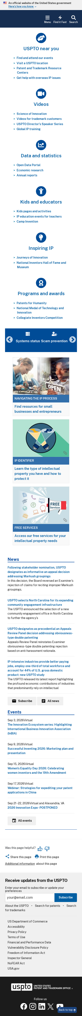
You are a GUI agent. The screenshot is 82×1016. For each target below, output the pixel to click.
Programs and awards (41, 293)
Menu (47, 22)
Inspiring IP (41, 248)
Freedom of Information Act (26, 953)
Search (73, 22)
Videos (41, 104)
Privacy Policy (17, 932)
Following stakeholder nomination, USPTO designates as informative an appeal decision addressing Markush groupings (39, 572)
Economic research (30, 170)
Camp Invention (27, 221)
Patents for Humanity (32, 303)
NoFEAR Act (16, 963)
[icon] (41, 38)
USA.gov (13, 968)
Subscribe (66, 897)
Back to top (66, 1009)
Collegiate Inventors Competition (40, 317)
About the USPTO (17, 905)
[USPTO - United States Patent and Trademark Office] (41, 989)
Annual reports (27, 175)
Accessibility (16, 926)
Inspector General (20, 958)
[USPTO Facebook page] (23, 1008)
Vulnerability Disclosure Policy (28, 947)
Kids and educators (41, 202)
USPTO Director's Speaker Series (40, 124)
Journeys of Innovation (32, 257)
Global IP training (29, 129)
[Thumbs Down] (46, 848)
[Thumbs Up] (40, 848)
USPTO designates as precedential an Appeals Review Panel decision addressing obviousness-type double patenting (40, 633)
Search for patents (47, 905)
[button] (18, 857)
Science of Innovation (32, 113)
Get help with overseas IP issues (39, 77)
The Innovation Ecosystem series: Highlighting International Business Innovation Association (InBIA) (40, 729)
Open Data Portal (28, 165)
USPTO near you (41, 48)
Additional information (20, 863)
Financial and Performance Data (29, 942)
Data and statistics (41, 155)
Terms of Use (16, 937)
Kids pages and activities (34, 211)
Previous (9, 340)
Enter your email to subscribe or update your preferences (34, 889)
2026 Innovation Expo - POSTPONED (33, 807)
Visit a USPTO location (32, 63)
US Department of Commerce (28, 921)
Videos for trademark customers (39, 118)
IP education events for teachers (39, 216)
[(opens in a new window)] (32, 1008)
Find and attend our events (35, 58)
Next (72, 340)
